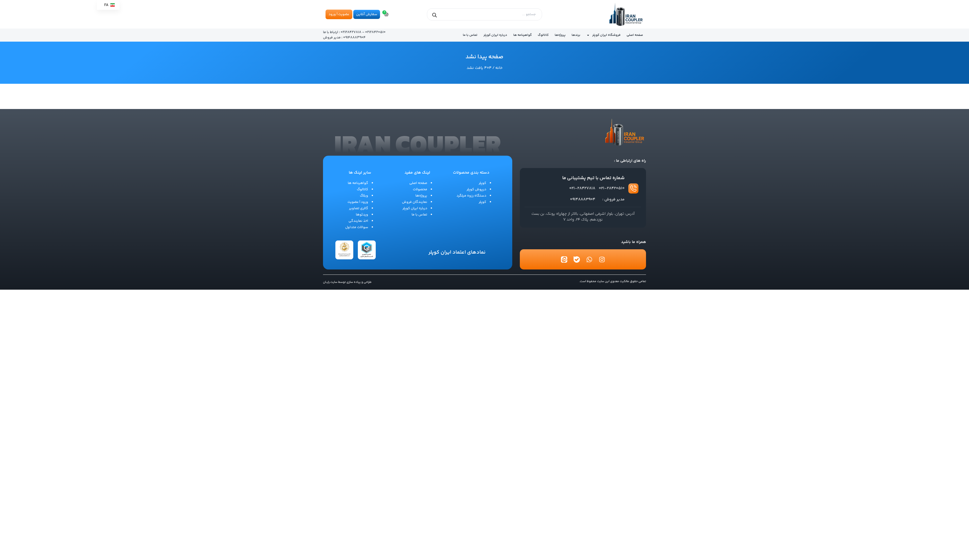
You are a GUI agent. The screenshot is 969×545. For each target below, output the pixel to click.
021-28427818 (582, 188)
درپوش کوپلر (476, 189)
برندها (576, 35)
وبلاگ (364, 196)
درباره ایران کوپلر (495, 35)
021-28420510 (612, 188)
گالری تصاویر (358, 208)
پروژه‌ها (560, 35)
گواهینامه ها (522, 35)
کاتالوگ (543, 35)
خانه (499, 68)
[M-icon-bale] (576, 259)
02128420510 (375, 32)
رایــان (326, 282)
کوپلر (482, 183)
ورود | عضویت (357, 202)
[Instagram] (602, 259)
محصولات (420, 189)
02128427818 (351, 32)
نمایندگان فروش (414, 202)
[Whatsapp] (589, 259)
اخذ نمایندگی (358, 221)
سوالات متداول (356, 227)
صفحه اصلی (635, 35)
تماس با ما (470, 35)
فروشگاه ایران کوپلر (606, 35)
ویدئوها (362, 214)
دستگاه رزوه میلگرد (471, 196)
